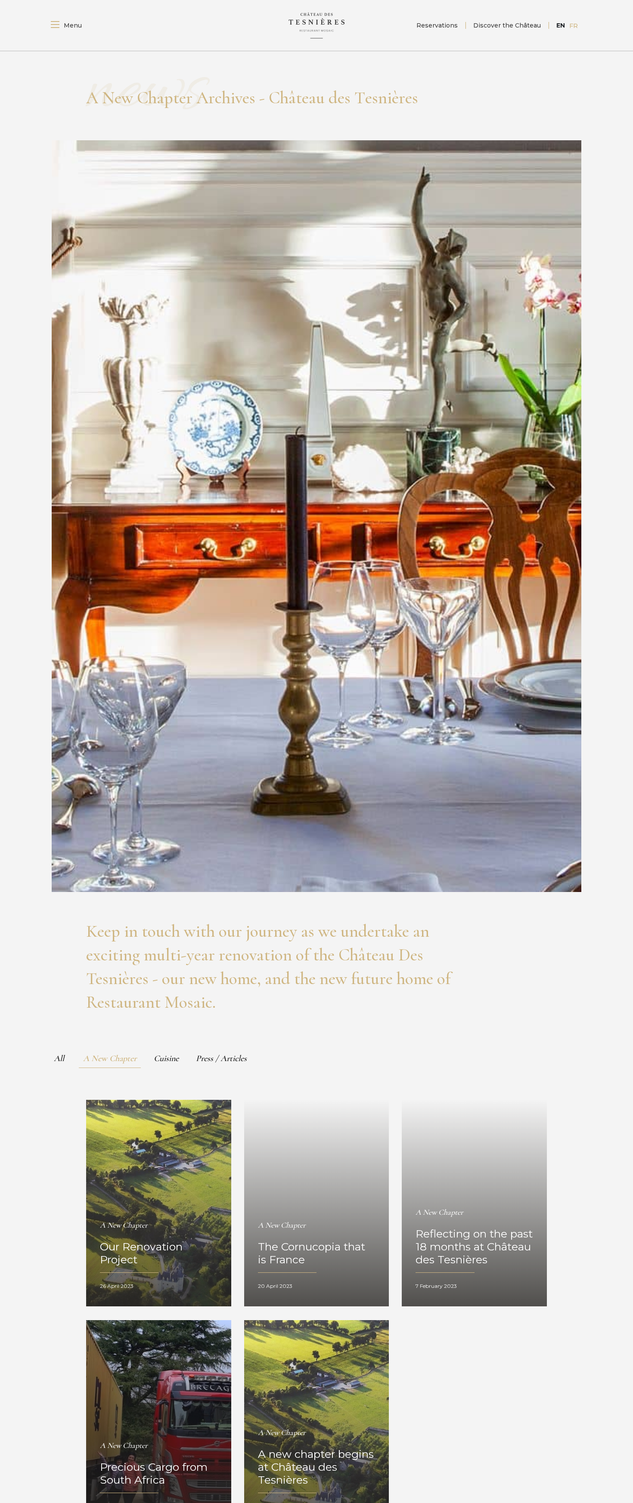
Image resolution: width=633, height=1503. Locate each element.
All (59, 1058)
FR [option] (573, 26)
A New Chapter (110, 1058)
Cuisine (166, 1058)
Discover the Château (507, 25)
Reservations (437, 25)
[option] (573, 26)
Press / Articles (221, 1058)
